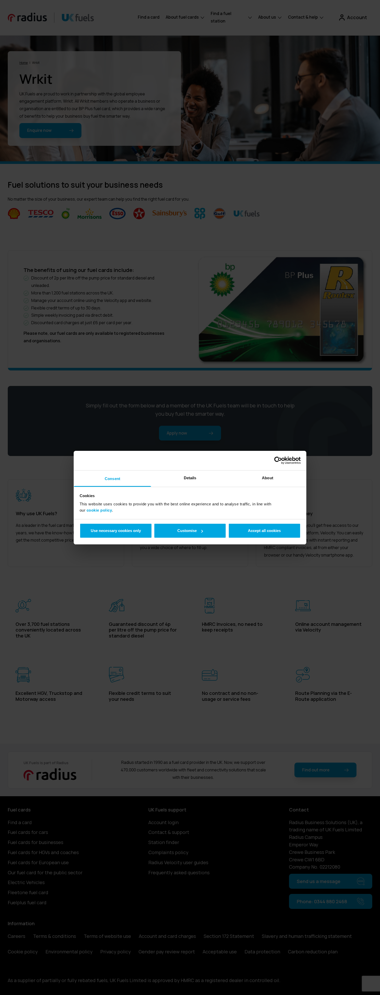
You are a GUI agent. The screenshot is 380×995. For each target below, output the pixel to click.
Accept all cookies (264, 530)
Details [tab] (190, 478)
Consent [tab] (112, 478)
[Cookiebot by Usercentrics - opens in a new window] (278, 460)
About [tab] (267, 478)
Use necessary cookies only (116, 530)
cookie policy (99, 510)
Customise (187, 530)
